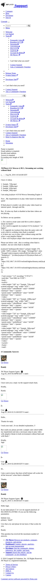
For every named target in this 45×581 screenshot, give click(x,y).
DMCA (8, 571)
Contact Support (16, 65)
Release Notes (11, 73)
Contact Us (10, 573)
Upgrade (4, 22)
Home (8, 141)
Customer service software (19, 579)
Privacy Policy (11, 567)
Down (6, 363)
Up (2, 363)
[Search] (29, 25)
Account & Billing (17, 53)
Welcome (9, 32)
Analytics (13, 51)
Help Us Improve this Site (15, 137)
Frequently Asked (16, 40)
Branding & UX (16, 42)
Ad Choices (10, 569)
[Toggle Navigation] (9, 22)
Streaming (14, 44)
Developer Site (11, 79)
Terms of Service (12, 565)
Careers (8, 575)
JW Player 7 (14, 55)
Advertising (14, 46)
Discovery (14, 49)
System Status (11, 75)
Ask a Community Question (20, 67)
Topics (8, 36)
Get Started (10, 34)
